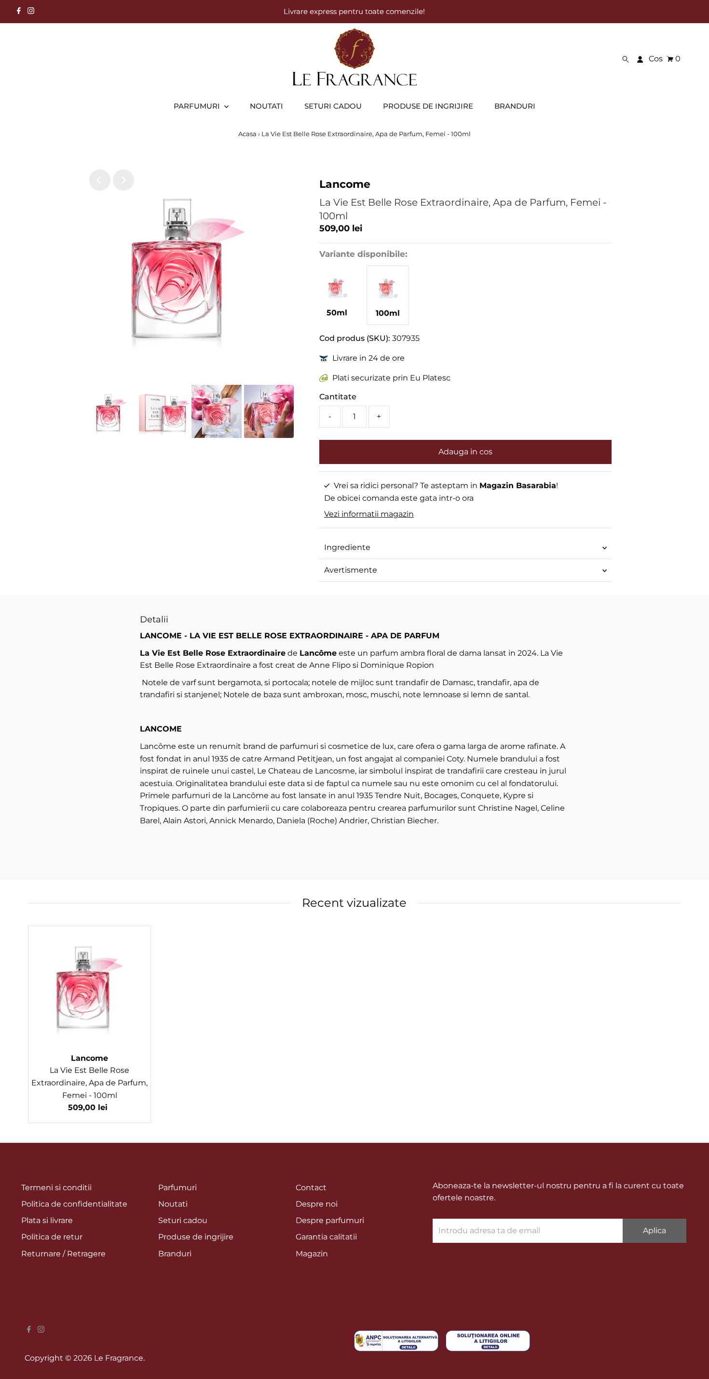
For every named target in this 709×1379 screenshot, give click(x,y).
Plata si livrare (47, 1220)
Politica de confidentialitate (74, 1204)
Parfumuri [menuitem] (198, 106)
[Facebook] (18, 11)
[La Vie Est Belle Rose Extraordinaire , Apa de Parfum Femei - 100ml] (388, 300)
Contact (311, 1187)
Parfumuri (177, 1187)
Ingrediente (347, 547)
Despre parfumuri (330, 1220)
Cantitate (337, 396)
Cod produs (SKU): (354, 338)
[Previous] (99, 180)
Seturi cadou (182, 1220)
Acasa (248, 134)
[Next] (123, 180)
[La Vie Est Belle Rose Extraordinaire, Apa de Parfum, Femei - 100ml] (89, 987)
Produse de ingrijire (195, 1236)
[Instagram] (31, 11)
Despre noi (317, 1204)
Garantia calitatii (326, 1236)
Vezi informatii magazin (369, 514)
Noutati (173, 1204)
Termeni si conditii (56, 1187)
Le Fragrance (118, 1358)
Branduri (174, 1253)
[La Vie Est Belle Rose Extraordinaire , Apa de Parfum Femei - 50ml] (337, 300)
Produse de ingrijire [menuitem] (428, 106)
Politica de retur (51, 1236)
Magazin (312, 1253)
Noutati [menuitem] (266, 106)
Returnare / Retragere (63, 1253)
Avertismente (350, 570)
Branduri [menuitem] (514, 106)
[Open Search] (625, 59)
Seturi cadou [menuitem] (333, 106)
